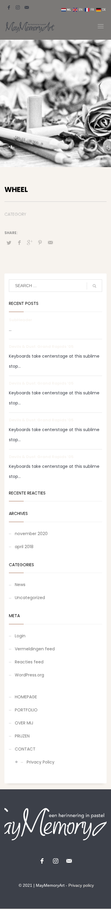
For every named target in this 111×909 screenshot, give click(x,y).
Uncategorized (30, 598)
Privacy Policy (40, 762)
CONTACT (25, 749)
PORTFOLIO (26, 710)
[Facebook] (8, 7)
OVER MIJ (24, 723)
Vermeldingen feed (35, 649)
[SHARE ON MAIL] (50, 242)
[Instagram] (17, 7)
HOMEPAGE (26, 697)
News (20, 585)
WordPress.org (29, 675)
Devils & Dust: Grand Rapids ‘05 (41, 346)
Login (20, 636)
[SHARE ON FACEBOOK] (19, 242)
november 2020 (31, 534)
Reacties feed (29, 662)
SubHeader (20, 320)
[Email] (26, 7)
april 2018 (24, 547)
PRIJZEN (22, 736)
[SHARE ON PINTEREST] (40, 242)
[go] (94, 286)
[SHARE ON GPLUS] (29, 242)
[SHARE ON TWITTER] (8, 243)
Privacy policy (81, 885)
